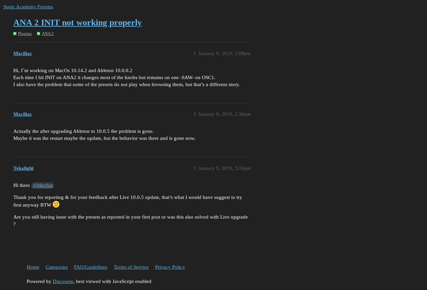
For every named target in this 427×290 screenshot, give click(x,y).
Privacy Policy (170, 267)
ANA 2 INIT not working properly (77, 22)
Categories (57, 267)
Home (33, 267)
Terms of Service (131, 267)
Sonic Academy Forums (28, 6)
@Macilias (43, 185)
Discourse (63, 281)
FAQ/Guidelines (90, 267)
